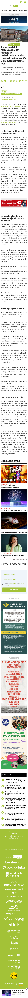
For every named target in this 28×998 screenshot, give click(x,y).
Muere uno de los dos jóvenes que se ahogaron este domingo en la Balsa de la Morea (13, 813)
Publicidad (14, 833)
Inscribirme (14, 589)
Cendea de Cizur (13, 10)
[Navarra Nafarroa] (14, 967)
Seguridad (20, 836)
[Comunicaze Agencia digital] (14, 843)
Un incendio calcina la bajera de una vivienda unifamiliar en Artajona (14, 825)
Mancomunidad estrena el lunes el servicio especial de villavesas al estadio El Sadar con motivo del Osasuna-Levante (13, 800)
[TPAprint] (14, 955)
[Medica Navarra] (14, 937)
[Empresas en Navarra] (14, 931)
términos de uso (13, 583)
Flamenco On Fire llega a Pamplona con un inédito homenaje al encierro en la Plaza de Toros (14, 807)
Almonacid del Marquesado (10, 106)
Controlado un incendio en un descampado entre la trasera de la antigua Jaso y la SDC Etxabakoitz (13, 787)
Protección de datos (14, 838)
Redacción (4, 90)
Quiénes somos (13, 831)
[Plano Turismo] (14, 949)
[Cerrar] (27, 989)
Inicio (5, 831)
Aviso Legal (8, 836)
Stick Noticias (14, 44)
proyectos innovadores (9, 122)
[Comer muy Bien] (14, 943)
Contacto (21, 831)
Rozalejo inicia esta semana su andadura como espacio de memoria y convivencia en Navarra (14, 819)
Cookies (14, 836)
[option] (14, 6)
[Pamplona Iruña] (14, 961)
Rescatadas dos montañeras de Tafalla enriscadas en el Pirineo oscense (13, 793)
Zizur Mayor (4, 10)
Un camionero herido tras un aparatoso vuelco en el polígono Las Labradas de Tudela (14, 781)
